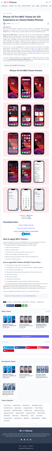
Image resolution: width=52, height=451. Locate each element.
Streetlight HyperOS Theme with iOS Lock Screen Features (41, 326)
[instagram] (27, 439)
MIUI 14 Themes (41, 413)
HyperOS (11, 6)
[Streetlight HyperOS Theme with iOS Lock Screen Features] (42, 319)
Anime (37, 6)
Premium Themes (8, 418)
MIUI (19, 6)
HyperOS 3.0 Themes (8, 413)
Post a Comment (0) (26, 336)
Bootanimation (18, 407)
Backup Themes (26, 6)
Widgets (44, 418)
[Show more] (29, 305)
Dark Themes (7, 410)
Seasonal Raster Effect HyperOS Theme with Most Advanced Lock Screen (8, 393)
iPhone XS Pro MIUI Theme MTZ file (26, 228)
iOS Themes (9, 13)
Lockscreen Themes (30, 413)
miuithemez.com (30, 448)
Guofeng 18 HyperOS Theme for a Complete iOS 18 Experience (9, 326)
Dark (33, 6)
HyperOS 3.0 (4, 6)
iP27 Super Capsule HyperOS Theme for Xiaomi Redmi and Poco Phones (41, 376)
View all (47, 311)
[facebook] (24, 439)
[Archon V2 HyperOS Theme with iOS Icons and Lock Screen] (26, 319)
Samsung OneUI (17, 418)
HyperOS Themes (20, 413)
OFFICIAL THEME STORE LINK (26, 225)
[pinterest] (30, 439)
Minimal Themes (24, 415)
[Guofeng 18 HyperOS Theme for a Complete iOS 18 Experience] (9, 319)
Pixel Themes (39, 415)
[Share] (48, 23)
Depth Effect (44, 6)
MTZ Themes (15, 415)
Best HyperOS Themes (37, 405)
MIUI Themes (7, 415)
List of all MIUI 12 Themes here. (17, 65)
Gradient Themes (28, 410)
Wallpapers (26, 418)
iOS (16, 6)
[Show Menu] (2, 2)
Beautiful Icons (26, 405)
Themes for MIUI (36, 50)
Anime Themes (7, 405)
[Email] (26, 305)
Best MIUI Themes (8, 407)
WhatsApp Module (35, 418)
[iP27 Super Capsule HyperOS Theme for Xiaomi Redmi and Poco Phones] (42, 369)
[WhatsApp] (23, 305)
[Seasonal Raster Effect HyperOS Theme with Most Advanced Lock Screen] (9, 386)
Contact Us (30, 446)
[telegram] (21, 439)
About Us (25, 446)
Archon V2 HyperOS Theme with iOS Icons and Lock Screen (25, 326)
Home (4, 13)
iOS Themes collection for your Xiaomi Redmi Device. (23, 296)
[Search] (49, 2)
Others (32, 415)
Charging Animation (28, 407)
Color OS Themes (39, 407)
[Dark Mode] (47, 2)
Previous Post (5, 341)
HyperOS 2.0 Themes (39, 410)
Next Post (48, 341)
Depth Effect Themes (17, 410)
